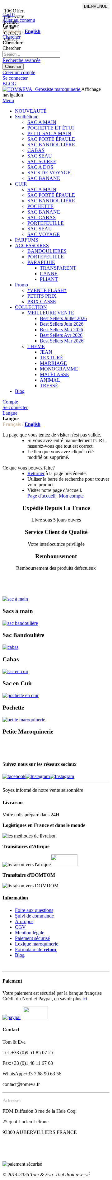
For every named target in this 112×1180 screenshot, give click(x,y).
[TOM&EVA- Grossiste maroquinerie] (41, 89)
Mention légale (29, 932)
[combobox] (31, 54)
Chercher (11, 37)
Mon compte (71, 495)
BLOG (9, 83)
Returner (35, 473)
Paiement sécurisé (32, 938)
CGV (20, 927)
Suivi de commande (34, 915)
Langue (9, 413)
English (32, 31)
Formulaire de (36, 949)
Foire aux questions (34, 910)
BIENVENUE (96, 6)
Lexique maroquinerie (36, 943)
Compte (10, 401)
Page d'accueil (41, 495)
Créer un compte (18, 72)
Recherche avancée (21, 60)
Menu (8, 100)
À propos (24, 921)
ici (84, 998)
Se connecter (15, 78)
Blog (20, 955)
